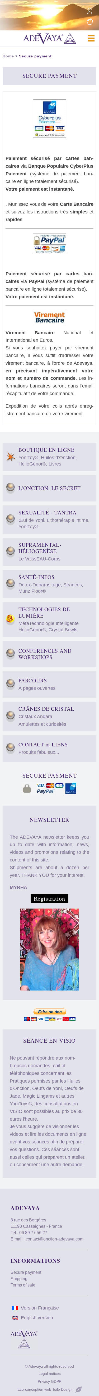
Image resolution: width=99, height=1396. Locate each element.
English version (37, 1317)
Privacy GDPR (50, 1381)
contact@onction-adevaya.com (54, 1239)
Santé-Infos (50, 584)
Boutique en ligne (47, 457)
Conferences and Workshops (45, 654)
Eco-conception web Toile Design (45, 1389)
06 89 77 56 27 (33, 1232)
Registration (49, 898)
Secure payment (35, 56)
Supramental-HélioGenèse (40, 552)
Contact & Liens (43, 748)
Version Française (40, 1308)
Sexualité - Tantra (53, 519)
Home (8, 56)
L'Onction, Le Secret (49, 488)
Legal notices (50, 1373)
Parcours (36, 684)
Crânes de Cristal (46, 716)
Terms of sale (23, 1285)
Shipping (19, 1278)
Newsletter (49, 819)
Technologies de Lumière (48, 619)
